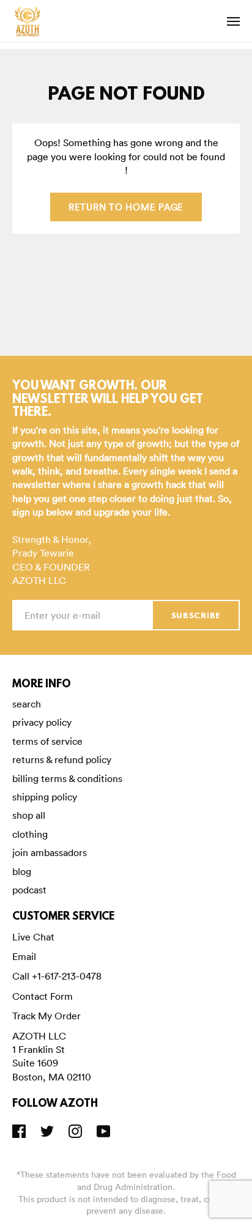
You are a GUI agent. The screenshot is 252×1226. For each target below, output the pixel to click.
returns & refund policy (61, 759)
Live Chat (33, 937)
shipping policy (44, 797)
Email (24, 956)
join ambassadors (49, 852)
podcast (29, 890)
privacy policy (42, 722)
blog (21, 871)
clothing (30, 834)
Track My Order (46, 1016)
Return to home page (126, 207)
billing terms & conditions (67, 778)
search (26, 704)
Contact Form (42, 996)
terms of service (47, 741)
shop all (28, 815)
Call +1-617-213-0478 (57, 976)
